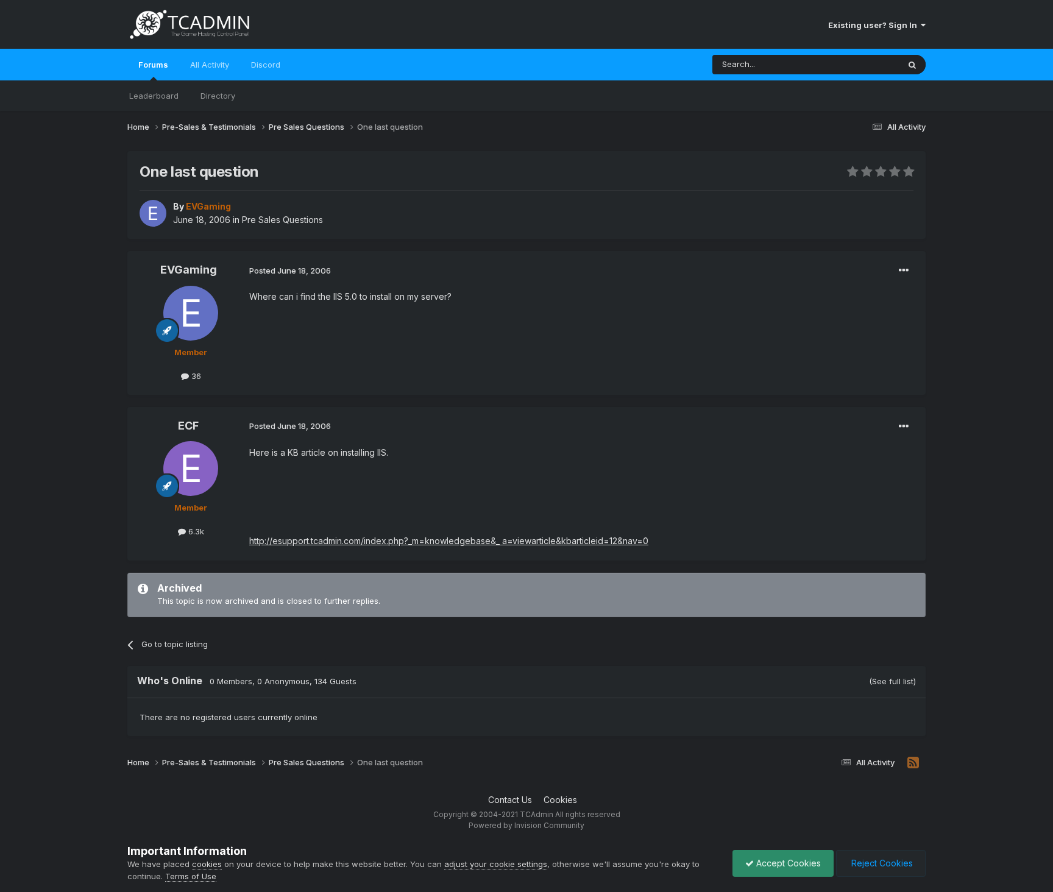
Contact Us (510, 800)
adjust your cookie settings (495, 864)
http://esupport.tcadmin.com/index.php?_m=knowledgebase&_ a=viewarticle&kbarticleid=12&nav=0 (448, 541)
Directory (217, 96)
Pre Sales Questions (282, 219)
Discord (265, 64)
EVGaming (188, 269)
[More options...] (904, 270)
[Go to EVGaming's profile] (153, 213)
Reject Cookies (881, 863)
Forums (153, 64)
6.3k (195, 531)
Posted (290, 270)
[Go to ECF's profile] (190, 468)
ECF (188, 425)
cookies (207, 864)
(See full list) (892, 681)
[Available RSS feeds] (913, 762)
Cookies (560, 800)
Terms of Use (190, 876)
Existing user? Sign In (874, 25)
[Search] (912, 64)
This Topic (863, 64)
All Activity (209, 64)
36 (195, 376)
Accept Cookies (787, 863)
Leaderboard (154, 96)
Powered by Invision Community (526, 825)
